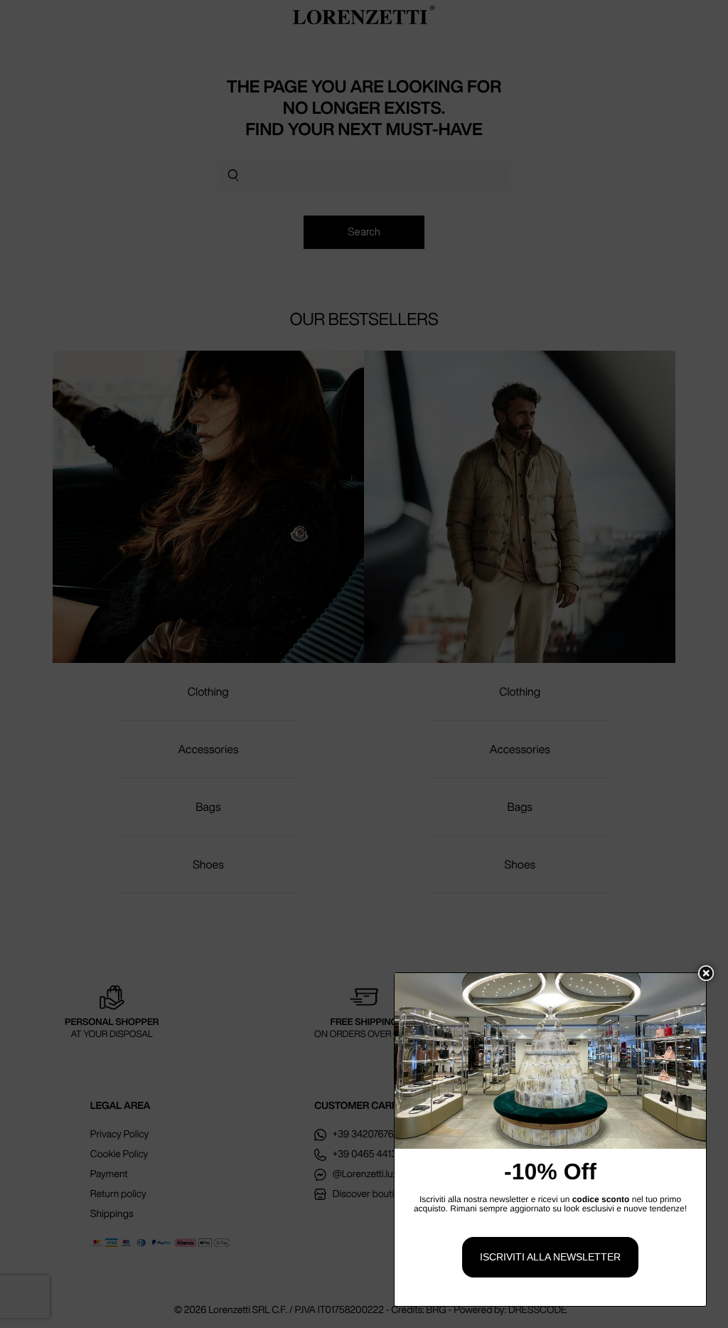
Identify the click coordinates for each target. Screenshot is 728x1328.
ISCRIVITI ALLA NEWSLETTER (550, 1257)
